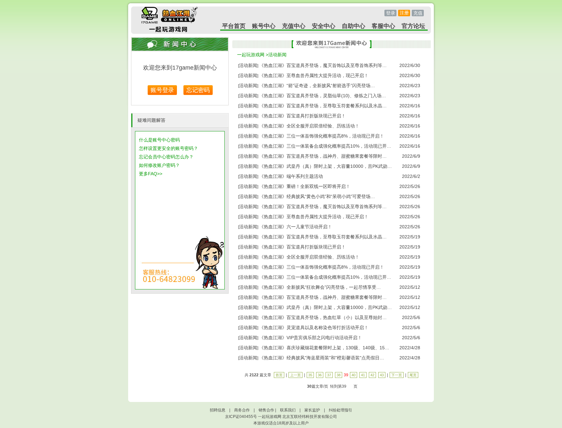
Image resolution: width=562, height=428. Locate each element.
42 (372, 375)
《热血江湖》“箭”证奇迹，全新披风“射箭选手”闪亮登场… (317, 85)
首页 (279, 375)
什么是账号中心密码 (159, 139)
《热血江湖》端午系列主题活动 (291, 176)
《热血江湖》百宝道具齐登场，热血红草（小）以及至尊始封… (323, 317)
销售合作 (266, 410)
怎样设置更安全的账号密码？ (168, 148)
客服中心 (383, 26)
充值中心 (293, 26)
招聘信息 (217, 410)
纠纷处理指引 (340, 410)
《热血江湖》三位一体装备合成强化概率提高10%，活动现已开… (325, 146)
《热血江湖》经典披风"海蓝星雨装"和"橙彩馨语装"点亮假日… (321, 357)
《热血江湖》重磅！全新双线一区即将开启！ (304, 186)
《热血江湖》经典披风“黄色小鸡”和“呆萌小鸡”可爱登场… (317, 196)
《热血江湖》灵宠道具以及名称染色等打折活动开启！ (313, 327)
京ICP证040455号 (241, 416)
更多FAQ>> (150, 173)
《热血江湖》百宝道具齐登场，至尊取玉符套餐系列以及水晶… (323, 105)
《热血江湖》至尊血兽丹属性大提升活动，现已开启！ (313, 75)
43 (382, 375)
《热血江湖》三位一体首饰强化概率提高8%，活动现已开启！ (321, 136)
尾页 (413, 375)
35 (310, 375)
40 (353, 375)
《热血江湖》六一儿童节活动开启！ (295, 226)
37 (329, 375)
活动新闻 (277, 54)
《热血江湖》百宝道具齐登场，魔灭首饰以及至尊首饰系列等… (323, 65)
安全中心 (323, 26)
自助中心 (353, 26)
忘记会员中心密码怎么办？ (166, 156)
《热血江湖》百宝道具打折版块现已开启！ (302, 115)
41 (363, 375)
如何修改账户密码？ (159, 165)
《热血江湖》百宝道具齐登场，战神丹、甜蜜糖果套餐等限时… (323, 156)
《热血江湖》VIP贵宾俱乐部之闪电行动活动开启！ (310, 337)
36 (320, 375)
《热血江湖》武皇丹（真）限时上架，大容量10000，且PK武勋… (325, 166)
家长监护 (312, 410)
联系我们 (288, 410)
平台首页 (234, 26)
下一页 (396, 375)
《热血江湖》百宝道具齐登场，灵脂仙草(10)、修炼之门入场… (322, 95)
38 (339, 375)
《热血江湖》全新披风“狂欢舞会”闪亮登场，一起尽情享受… (320, 287)
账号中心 (263, 26)
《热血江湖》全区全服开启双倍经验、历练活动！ (309, 125)
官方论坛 (413, 26)
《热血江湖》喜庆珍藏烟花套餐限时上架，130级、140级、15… (324, 347)
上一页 (295, 375)
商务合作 (242, 410)
